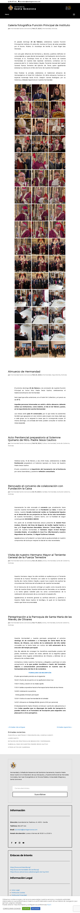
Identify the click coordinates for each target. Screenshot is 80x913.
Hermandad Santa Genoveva (21, 28)
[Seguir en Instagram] (19, 842)
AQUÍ (49, 905)
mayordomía (56, 375)
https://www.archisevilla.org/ (20, 867)
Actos (45, 561)
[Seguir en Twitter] (15, 842)
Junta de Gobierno (63, 443)
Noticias (54, 28)
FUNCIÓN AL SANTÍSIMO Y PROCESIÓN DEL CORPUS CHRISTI (30, 735)
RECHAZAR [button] (35, 908)
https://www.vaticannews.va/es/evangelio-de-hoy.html (29, 872)
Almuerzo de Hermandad (24, 371)
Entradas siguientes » (64, 727)
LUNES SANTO (13, 738)
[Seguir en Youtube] (23, 842)
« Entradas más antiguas (16, 727)
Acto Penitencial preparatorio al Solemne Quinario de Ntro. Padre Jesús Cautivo (34, 439)
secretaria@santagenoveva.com (26, 830)
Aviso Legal (16, 890)
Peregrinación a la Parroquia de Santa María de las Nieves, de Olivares (40, 618)
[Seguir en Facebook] (11, 842)
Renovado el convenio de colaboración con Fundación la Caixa (35, 487)
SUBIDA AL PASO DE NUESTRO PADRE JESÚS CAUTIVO (28, 744)
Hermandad (47, 28)
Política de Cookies (18, 893)
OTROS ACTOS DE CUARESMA (19, 747)
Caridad (44, 492)
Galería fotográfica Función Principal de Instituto (39, 25)
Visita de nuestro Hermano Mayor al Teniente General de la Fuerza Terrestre (37, 556)
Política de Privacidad (19, 895)
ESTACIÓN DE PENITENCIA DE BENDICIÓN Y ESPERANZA (29, 741)
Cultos (44, 443)
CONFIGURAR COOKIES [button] (12, 908)
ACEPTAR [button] (26, 908)
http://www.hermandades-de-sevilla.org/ (24, 870)
